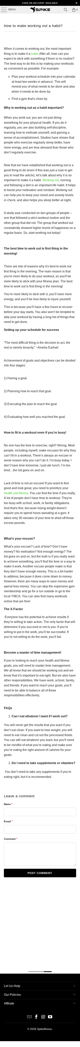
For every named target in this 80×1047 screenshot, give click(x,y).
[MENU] (2, 10)
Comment (10, 838)
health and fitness (16, 493)
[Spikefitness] (40, 10)
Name (8, 804)
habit (34, 53)
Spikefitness (44, 1028)
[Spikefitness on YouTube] (50, 1017)
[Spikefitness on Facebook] (36, 1017)
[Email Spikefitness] (29, 1017)
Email (8, 821)
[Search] (65, 10)
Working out (50, 180)
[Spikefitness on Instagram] (43, 1017)
